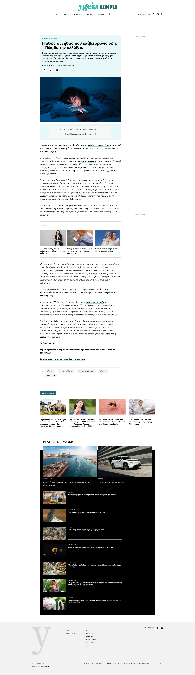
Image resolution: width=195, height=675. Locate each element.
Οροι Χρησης (159, 663)
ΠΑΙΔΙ (87, 645)
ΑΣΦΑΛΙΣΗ (77, 14)
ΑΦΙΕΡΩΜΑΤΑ (89, 642)
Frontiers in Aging (48, 151)
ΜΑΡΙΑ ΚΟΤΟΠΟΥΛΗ (48, 65)
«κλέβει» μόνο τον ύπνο (98, 145)
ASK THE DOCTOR (91, 634)
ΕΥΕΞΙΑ (66, 14)
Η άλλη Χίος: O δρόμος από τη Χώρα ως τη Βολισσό (86, 530)
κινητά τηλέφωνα (88, 161)
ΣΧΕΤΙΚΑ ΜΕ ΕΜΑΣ (88, 663)
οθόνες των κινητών (95, 302)
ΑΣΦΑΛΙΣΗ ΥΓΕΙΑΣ (70, 634)
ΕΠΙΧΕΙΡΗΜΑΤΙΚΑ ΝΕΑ (91, 639)
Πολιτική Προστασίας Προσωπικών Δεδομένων (137, 663)
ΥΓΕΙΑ (57, 14)
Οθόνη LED (51, 375)
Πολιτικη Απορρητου (112, 663)
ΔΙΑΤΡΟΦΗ (89, 14)
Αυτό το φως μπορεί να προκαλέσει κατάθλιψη (62, 359)
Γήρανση (50, 371)
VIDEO (87, 631)
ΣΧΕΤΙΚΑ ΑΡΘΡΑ (48, 393)
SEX (87, 648)
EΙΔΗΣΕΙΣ (88, 628)
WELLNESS (45, 38)
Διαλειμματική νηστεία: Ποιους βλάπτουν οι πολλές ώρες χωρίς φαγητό (92, 495)
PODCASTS (100, 14)
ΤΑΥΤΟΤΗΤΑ (99, 663)
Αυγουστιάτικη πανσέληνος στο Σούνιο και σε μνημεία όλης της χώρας (92, 547)
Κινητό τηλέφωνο (66, 371)
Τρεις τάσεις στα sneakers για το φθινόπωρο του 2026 (86, 512)
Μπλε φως (103, 371)
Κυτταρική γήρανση (86, 371)
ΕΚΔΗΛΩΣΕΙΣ (89, 636)
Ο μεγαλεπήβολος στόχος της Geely (111, 482)
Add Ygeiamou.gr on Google (79, 134)
